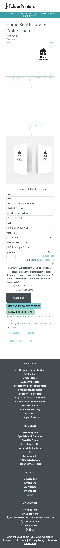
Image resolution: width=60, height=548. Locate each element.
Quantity (10, 252)
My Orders (30, 482)
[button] (20, 6)
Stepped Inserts (30, 417)
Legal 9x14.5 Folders (30, 393)
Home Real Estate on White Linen (34, 323)
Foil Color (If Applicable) (17, 213)
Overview (15, 332)
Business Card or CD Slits (17, 242)
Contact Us (32, 513)
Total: (51, 252)
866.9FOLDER (31, 521)
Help (30, 340)
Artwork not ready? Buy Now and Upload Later (28, 318)
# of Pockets (11, 233)
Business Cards (30, 405)
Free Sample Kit (30, 444)
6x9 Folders (30, 374)
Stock (8, 223)
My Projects (30, 486)
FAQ (30, 452)
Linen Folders (30, 377)
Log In (30, 494)
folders (16, 327)
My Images (30, 490)
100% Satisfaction (30, 459)
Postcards (30, 413)
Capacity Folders (30, 381)
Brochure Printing (30, 409)
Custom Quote (30, 432)
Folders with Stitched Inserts (30, 385)
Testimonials (30, 456)
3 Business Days (24, 289)
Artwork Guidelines (30, 448)
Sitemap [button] (21, 540)
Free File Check (30, 440)
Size (8, 194)
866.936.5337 (32, 525)
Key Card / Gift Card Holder (30, 397)
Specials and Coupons (30, 436)
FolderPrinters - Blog (30, 463)
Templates (15, 340)
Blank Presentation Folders (30, 401)
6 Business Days (24, 285)
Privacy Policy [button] (37, 540)
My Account (30, 478)
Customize (18, 297)
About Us (32, 509)
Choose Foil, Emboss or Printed (20, 203)
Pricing (30, 332)
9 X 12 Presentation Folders (30, 370)
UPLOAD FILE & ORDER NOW (24, 306)
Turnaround (11, 268)
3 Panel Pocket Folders (30, 389)
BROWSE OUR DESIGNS (20, 312)
